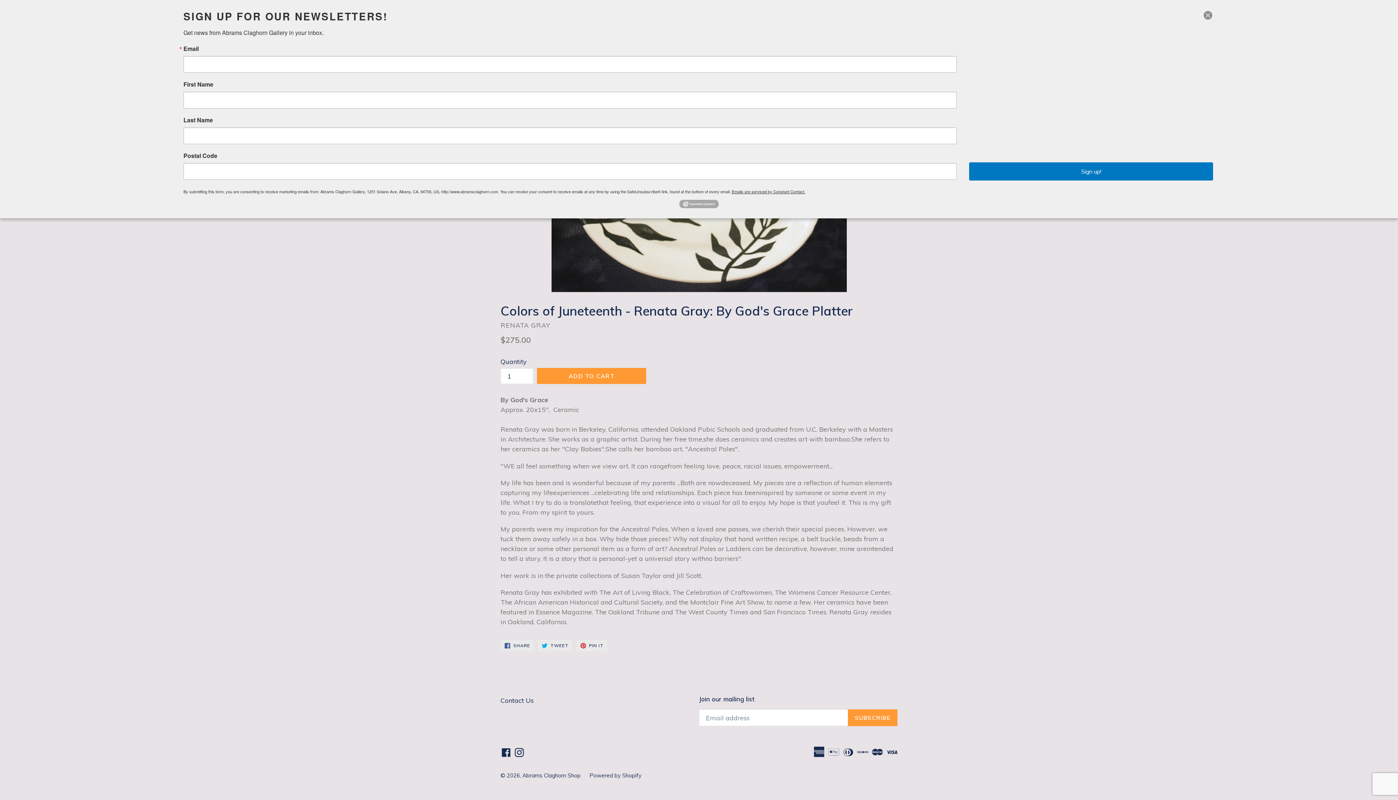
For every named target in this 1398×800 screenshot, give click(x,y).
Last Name (198, 120)
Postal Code (200, 156)
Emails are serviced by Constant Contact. (768, 191)
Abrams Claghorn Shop (552, 775)
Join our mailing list (726, 699)
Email (191, 49)
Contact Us (517, 700)
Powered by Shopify (615, 775)
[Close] (1208, 15)
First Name (198, 84)
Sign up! (1091, 171)
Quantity (514, 361)
